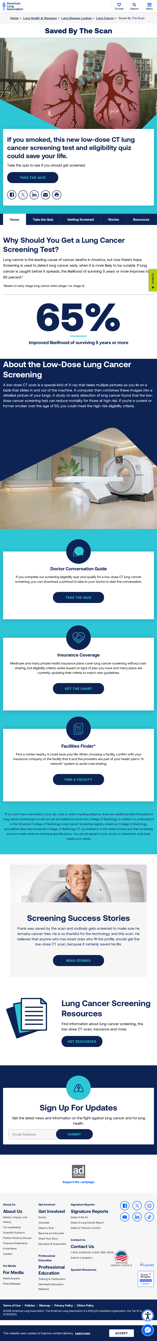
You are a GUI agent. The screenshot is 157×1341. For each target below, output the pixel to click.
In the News (10, 1248)
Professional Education (46, 1258)
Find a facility (78, 779)
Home (14, 18)
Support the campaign (78, 1182)
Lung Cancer (105, 18)
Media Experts (11, 1278)
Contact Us (78, 1239)
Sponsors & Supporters (52, 1243)
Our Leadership (12, 1227)
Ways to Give (46, 1227)
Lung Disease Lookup (76, 18)
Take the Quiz (33, 177)
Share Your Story (48, 1238)
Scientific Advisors (14, 1232)
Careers (7, 1253)
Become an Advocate (51, 1233)
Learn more (82, 1333)
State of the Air (79, 1217)
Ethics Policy (85, 1305)
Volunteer (43, 1222)
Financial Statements (15, 1243)
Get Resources (82, 1041)
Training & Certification (51, 1279)
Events (42, 1217)
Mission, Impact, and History (15, 1220)
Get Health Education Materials (50, 1287)
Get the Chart (78, 688)
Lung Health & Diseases (40, 18)
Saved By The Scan (78, 30)
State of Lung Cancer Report (87, 1222)
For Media (9, 1265)
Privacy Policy (63, 1305)
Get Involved (46, 1204)
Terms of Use (12, 1305)
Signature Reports (83, 1204)
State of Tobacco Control (86, 1227)
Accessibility (147, 1315)
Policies (30, 1305)
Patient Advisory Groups (17, 1237)
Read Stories (78, 960)
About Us (9, 1204)
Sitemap (44, 1305)
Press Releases (11, 1283)
